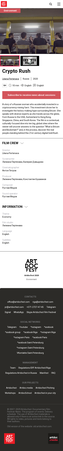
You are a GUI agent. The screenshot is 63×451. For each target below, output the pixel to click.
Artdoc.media (26, 388)
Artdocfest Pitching (45, 388)
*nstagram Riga (48, 332)
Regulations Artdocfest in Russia (21, 373)
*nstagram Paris (22, 337)
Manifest (44, 373)
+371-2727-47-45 (35, 307)
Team (13, 368)
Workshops (10, 393)
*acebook (48, 327)
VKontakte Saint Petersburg (30, 353)
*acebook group (12, 332)
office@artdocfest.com (18, 302)
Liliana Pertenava (10, 79)
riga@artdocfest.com (43, 302)
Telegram (12, 327)
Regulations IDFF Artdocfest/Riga (35, 368)
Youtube (23, 327)
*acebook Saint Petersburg (30, 343)
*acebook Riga (30, 332)
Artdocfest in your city (45, 393)
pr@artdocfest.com (14, 307)
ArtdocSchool (25, 393)
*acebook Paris (39, 337)
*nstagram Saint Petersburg (30, 348)
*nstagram (36, 327)
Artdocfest (11, 388)
